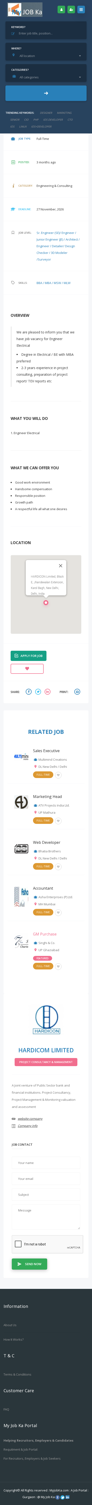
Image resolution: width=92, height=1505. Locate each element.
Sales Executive (46, 750)
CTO (70, 119)
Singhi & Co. (46, 943)
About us (10, 1325)
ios (12, 126)
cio (26, 119)
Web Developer (46, 842)
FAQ (6, 1409)
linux (22, 126)
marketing (64, 112)
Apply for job (31, 656)
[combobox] (47, 56)
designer (46, 112)
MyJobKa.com (59, 1490)
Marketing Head (47, 796)
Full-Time (43, 774)
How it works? (14, 1339)
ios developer (53, 119)
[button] (46, 604)
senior (14, 119)
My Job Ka (48, 1497)
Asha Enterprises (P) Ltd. (55, 897)
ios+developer (41, 126)
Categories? (20, 69)
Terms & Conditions (17, 1374)
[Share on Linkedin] (48, 692)
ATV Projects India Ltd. (54, 805)
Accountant (43, 888)
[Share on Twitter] (38, 692)
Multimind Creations (52, 759)
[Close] (60, 565)
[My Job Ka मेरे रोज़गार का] (24, 9)
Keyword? (18, 27)
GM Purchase (45, 934)
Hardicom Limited (46, 1050)
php (35, 119)
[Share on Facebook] (29, 692)
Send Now (33, 1264)
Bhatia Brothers (49, 851)
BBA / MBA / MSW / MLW (54, 283)
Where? (16, 48)
